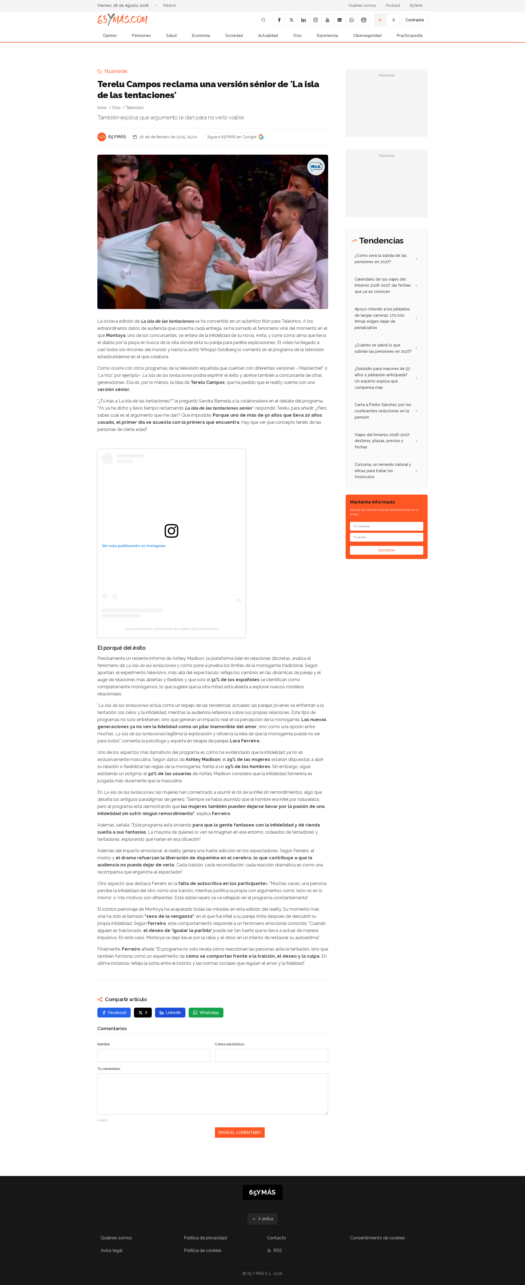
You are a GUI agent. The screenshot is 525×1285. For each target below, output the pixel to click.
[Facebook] (279, 20)
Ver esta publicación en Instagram (133, 545)
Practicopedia (409, 35)
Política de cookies (202, 1250)
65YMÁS (117, 136)
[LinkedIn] (303, 20)
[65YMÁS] (101, 137)
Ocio (297, 35)
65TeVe (416, 5)
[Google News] (363, 20)
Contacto (276, 1237)
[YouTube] (327, 20)
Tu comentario (108, 1069)
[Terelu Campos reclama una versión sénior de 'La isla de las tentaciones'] (316, 166)
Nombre (103, 1044)
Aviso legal (111, 1250)
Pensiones (141, 35)
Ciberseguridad (367, 35)
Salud (171, 35)
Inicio (102, 107)
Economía (201, 35)
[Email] (339, 20)
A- (380, 20)
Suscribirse (386, 550)
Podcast (393, 5)
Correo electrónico (229, 1044)
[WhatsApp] (351, 20)
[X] (291, 20)
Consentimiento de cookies (377, 1237)
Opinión (110, 35)
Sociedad (234, 35)
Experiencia (327, 35)
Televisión (115, 71)
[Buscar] (263, 19)
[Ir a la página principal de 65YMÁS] (122, 20)
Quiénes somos (362, 5)
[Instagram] (315, 20)
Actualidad (268, 35)
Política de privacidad (205, 1237)
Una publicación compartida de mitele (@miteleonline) (171, 629)
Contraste (415, 20)
